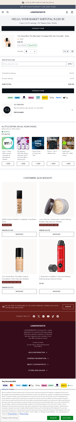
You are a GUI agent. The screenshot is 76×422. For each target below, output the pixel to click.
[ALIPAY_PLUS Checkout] (59, 98)
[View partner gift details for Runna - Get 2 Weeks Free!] (57, 138)
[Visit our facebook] (34, 316)
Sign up (68, 306)
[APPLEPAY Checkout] (66, 98)
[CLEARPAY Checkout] (10, 98)
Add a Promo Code (8, 60)
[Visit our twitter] (38, 316)
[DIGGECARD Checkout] (38, 98)
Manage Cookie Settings (10, 418)
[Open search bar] (7, 12)
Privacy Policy (12, 414)
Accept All (53, 418)
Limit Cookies (67, 418)
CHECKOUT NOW (38, 28)
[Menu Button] (2, 12)
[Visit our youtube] (48, 316)
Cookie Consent (38, 342)
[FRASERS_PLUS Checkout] (24, 98)
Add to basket (19, 112)
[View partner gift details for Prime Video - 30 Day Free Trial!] (42, 138)
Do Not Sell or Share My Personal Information (38, 345)
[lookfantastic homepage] (38, 12)
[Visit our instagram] (43, 316)
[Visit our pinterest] (57, 316)
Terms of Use (24, 414)
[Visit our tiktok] (53, 316)
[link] (67, 12)
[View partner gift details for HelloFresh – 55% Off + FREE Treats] (72, 138)
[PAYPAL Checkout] (17, 98)
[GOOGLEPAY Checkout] (52, 98)
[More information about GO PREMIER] (72, 109)
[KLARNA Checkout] (31, 98)
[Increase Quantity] (35, 51)
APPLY (70, 64)
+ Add (8, 164)
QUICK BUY (19, 234)
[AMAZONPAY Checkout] (45, 98)
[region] (38, 406)
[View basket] (72, 12)
